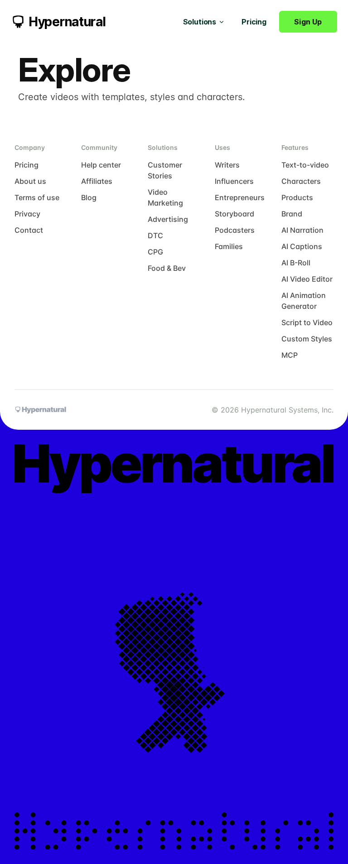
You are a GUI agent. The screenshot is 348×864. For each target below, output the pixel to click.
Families (229, 246)
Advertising (168, 219)
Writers (227, 164)
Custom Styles (306, 338)
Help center (101, 164)
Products (297, 197)
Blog (89, 197)
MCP (289, 355)
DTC (155, 235)
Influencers (234, 181)
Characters (301, 181)
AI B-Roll (295, 262)
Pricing (254, 21)
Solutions (200, 21)
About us (30, 181)
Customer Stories (165, 170)
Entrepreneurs (240, 197)
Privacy (27, 213)
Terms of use (36, 197)
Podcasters (235, 230)
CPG (155, 251)
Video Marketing (165, 197)
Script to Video (307, 322)
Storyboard (234, 213)
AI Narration (302, 230)
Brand (291, 213)
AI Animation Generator (303, 301)
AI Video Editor (307, 278)
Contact (28, 230)
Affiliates (96, 181)
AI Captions (301, 246)
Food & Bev (167, 268)
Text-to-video (305, 164)
